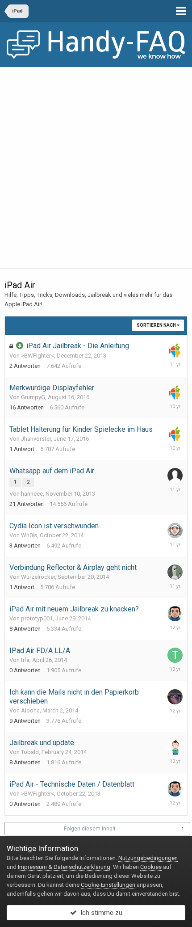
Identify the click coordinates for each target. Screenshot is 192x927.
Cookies (151, 867)
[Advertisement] (96, 168)
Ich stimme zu (99, 913)
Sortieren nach (157, 325)
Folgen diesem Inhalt (90, 829)
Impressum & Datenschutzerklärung (64, 867)
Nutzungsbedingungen (148, 858)
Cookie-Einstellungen (108, 884)
